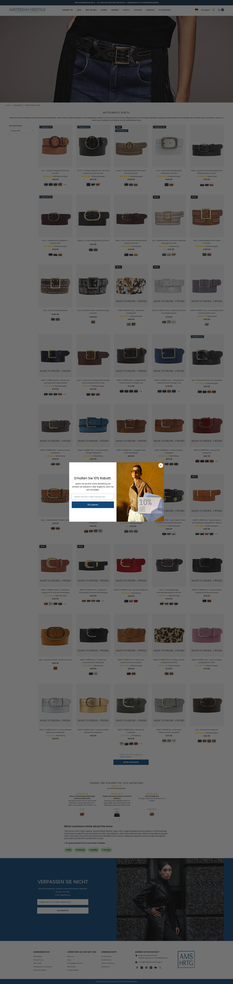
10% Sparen (92, 504)
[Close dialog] (161, 465)
